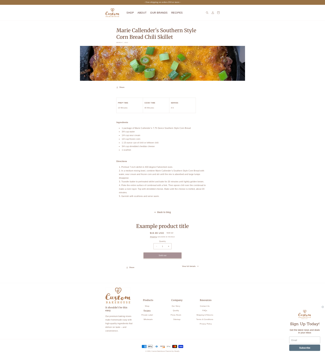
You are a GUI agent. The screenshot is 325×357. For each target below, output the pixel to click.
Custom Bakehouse (158, 351)
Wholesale (148, 319)
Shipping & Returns (204, 315)
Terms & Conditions (204, 319)
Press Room (176, 315)
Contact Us (205, 306)
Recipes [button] (177, 12)
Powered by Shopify (173, 351)
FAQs (204, 310)
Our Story (176, 306)
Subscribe (304, 347)
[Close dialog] (322, 307)
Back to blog (164, 212)
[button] (207, 12)
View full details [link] (189, 266)
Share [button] (122, 87)
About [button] (142, 12)
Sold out (162, 255)
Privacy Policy (206, 324)
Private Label (147, 315)
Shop (130, 12)
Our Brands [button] (159, 12)
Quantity (162, 241)
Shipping (153, 237)
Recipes (147, 310)
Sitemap (176, 319)
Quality (176, 310)
